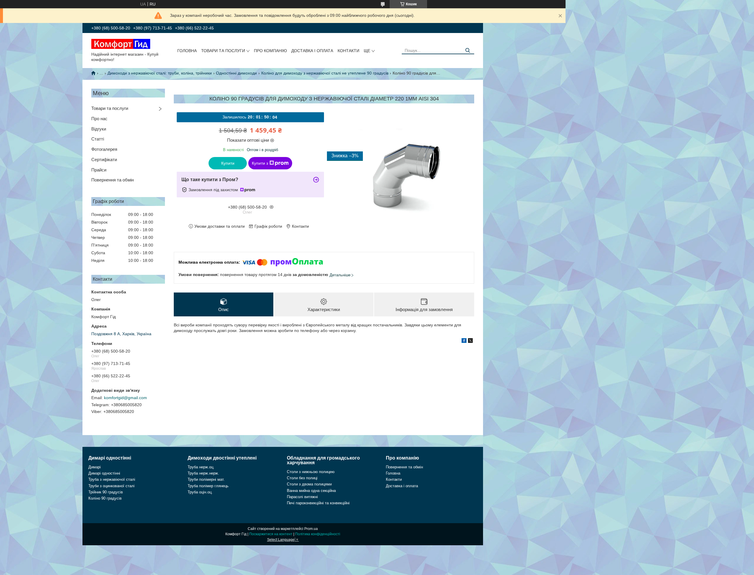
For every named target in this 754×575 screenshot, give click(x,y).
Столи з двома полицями (309, 484)
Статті (97, 138)
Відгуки (98, 128)
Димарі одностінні (104, 473)
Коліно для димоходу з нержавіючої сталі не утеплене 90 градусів (324, 73)
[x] (470, 341)
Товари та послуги (223, 50)
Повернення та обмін (112, 179)
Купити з (260, 163)
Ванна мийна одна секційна (311, 490)
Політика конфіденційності (317, 534)
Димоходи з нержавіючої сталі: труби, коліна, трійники (160, 73)
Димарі (94, 467)
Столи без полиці (302, 478)
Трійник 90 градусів (105, 492)
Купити (227, 163)
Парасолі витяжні (302, 497)
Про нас (99, 118)
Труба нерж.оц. (201, 467)
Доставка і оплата (312, 50)
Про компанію (270, 50)
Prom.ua (311, 529)
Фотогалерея (104, 149)
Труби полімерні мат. (206, 479)
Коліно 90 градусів (105, 498)
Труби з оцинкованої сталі (111, 486)
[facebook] (464, 341)
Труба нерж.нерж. (203, 473)
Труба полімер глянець (208, 486)
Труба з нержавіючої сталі (111, 479)
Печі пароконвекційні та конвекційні (318, 503)
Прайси (98, 169)
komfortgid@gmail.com (125, 397)
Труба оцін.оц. (200, 492)
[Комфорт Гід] (120, 43)
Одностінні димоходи (236, 73)
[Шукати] (467, 50)
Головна (187, 50)
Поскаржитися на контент (270, 534)
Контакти (348, 50)
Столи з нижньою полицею (311, 472)
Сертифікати (104, 159)
